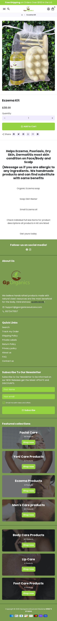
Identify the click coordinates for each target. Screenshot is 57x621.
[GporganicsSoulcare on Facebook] (27, 249)
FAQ (4, 356)
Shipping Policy (10, 335)
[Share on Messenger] (38, 134)
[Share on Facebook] (14, 134)
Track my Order (10, 331)
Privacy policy (9, 348)
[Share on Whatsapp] (28, 134)
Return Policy (9, 344)
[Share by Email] (33, 134)
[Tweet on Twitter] (18, 134)
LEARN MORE (37, 301)
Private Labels (9, 339)
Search (6, 327)
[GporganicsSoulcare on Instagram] (30, 249)
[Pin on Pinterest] (23, 134)
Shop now (28, 442)
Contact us (8, 360)
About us (6, 352)
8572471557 (10, 311)
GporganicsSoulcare (28, 609)
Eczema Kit (31, 15)
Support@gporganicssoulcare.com (22, 307)
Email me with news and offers (18, 403)
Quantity (6, 113)
